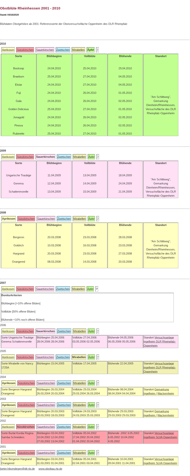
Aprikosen (8, 49)
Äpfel (91, 156)
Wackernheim (165, 393)
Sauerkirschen (45, 49)
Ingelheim (150, 341)
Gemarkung (161, 389)
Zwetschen (63, 49)
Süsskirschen (25, 49)
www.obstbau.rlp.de (50, 468)
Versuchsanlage (164, 337)
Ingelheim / (150, 393)
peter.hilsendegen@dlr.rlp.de (18, 468)
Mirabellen (78, 49)
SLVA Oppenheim (166, 437)
